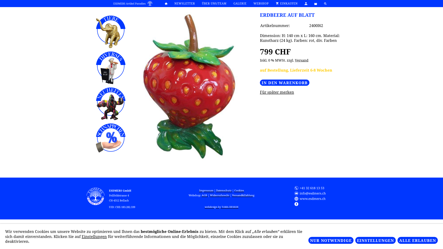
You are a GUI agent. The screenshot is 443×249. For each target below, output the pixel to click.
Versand (301, 60)
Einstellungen (94, 236)
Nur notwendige (331, 240)
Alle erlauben (417, 240)
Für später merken (277, 92)
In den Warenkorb (285, 82)
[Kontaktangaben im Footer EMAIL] (311, 193)
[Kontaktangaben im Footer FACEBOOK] (311, 204)
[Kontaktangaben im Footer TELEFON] (311, 188)
